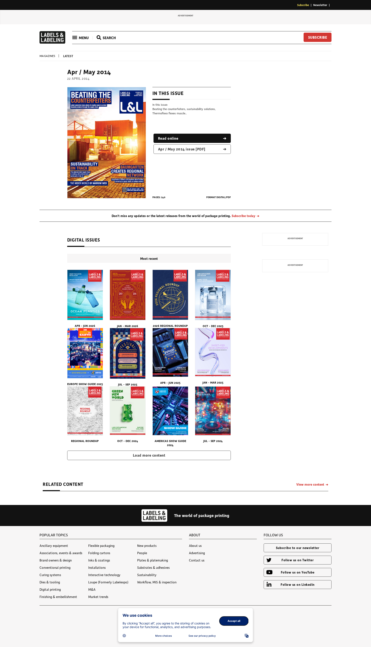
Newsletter (320, 5)
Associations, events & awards (61, 553)
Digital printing (50, 589)
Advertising (197, 553)
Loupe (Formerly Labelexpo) (108, 582)
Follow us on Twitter (297, 560)
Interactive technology (104, 575)
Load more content (149, 455)
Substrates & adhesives (153, 567)
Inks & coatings (99, 560)
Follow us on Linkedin (298, 584)
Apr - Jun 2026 (85, 325)
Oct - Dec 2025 (213, 326)
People (142, 553)
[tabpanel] (149, 365)
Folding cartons (99, 553)
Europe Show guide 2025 (85, 384)
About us (195, 545)
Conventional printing (55, 567)
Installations (97, 567)
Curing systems (50, 575)
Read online (168, 138)
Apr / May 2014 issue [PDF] (181, 149)
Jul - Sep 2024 (213, 441)
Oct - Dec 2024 (127, 441)
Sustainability (147, 575)
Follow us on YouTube (298, 572)
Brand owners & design (56, 560)
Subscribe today (243, 216)
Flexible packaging (101, 545)
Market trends (98, 597)
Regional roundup (85, 441)
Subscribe (303, 5)
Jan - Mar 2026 (127, 326)
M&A (92, 589)
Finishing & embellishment (58, 597)
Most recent (149, 258)
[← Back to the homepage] (52, 42)
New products (147, 545)
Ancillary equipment (54, 545)
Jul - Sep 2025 (127, 384)
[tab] (149, 258)
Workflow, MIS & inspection (156, 582)
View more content (310, 484)
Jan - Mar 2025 (212, 382)
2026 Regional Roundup (170, 325)
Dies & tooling (50, 582)
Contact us (196, 560)
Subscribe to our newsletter (297, 548)
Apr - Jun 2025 (170, 382)
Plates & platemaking (152, 560)
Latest (68, 56)
